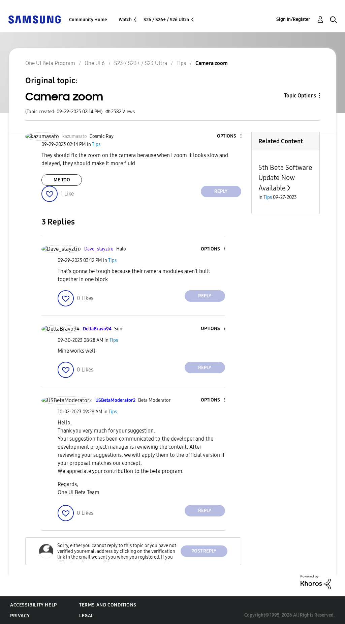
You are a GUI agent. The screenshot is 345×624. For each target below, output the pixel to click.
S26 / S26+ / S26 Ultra (166, 20)
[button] (229, 136)
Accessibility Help (33, 605)
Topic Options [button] (300, 95)
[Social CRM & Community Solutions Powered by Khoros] (316, 581)
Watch (125, 20)
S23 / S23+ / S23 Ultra (140, 63)
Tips (181, 63)
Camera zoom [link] (211, 63)
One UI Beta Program (50, 63)
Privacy (20, 616)
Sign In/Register (293, 19)
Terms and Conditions (107, 605)
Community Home (88, 20)
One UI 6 (95, 63)
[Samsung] (34, 19)
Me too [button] (62, 180)
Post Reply (203, 551)
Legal (86, 616)
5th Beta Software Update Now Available (285, 178)
